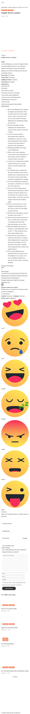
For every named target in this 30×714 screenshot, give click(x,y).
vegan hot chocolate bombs (9, 627)
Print (3, 61)
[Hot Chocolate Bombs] (7, 637)
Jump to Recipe (9, 50)
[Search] (27, 2)
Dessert (4, 10)
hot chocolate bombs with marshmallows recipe (14, 671)
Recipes (10, 10)
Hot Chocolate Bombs (7, 643)
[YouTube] (0, 710)
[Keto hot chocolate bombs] (9, 601)
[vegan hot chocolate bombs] (9, 620)
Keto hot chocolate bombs (9, 608)
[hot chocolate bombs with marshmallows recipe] (14, 659)
